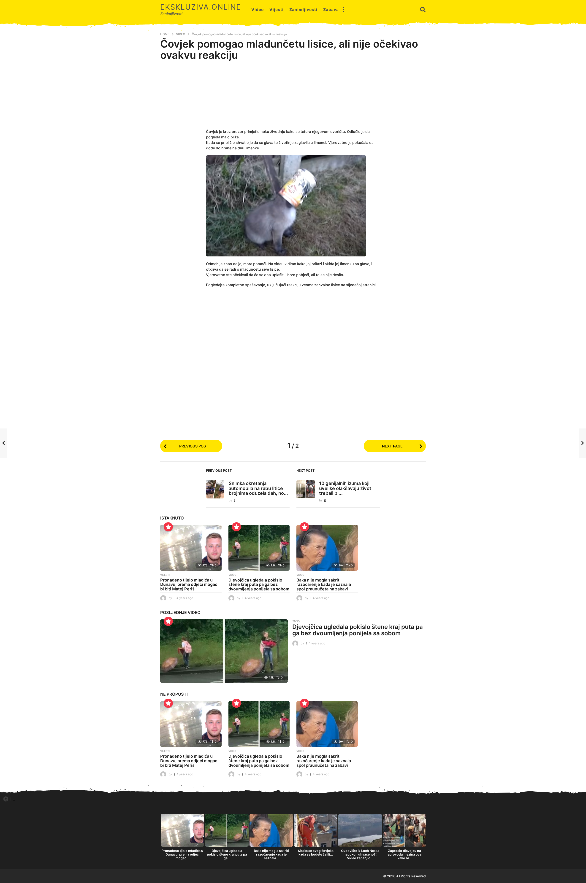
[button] (343, 9)
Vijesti (276, 9)
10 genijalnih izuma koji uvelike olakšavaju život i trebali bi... (346, 488)
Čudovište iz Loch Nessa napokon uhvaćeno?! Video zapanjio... (360, 854)
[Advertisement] (293, 98)
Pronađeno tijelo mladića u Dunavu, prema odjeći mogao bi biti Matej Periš (188, 585)
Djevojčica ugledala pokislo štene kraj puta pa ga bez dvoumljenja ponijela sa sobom (258, 585)
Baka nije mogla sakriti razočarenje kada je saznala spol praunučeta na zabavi (323, 585)
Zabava (331, 9)
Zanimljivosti (303, 9)
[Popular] (168, 526)
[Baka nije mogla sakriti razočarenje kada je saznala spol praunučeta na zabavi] (327, 548)
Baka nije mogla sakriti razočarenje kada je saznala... (271, 854)
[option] (182, 838)
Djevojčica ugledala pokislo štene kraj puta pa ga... (227, 854)
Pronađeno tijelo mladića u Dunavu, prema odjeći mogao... (182, 854)
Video (257, 9)
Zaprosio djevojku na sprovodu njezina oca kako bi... (404, 854)
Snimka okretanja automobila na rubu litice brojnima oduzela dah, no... (258, 488)
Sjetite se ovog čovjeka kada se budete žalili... (316, 852)
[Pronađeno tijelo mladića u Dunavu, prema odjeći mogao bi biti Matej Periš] (191, 548)
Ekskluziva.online (200, 7)
